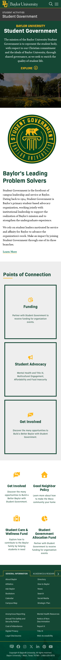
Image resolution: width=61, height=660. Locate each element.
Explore (27, 68)
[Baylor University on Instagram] (24, 648)
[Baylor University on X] (31, 648)
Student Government (20, 16)
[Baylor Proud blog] (11, 648)
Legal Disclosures (13, 635)
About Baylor (11, 579)
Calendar (9, 598)
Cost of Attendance (13, 626)
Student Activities (14, 12)
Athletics (9, 583)
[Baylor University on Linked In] (37, 648)
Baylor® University (27, 652)
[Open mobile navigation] (57, 4)
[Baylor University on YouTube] (50, 648)
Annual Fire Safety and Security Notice (15, 620)
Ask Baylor (10, 588)
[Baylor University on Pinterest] (44, 648)
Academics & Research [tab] (44, 573)
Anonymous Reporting (15, 613)
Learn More (10, 251)
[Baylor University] (20, 4)
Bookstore (10, 593)
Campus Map (11, 602)
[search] (49, 4)
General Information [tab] (17, 573)
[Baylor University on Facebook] (18, 648)
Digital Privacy (11, 630)
